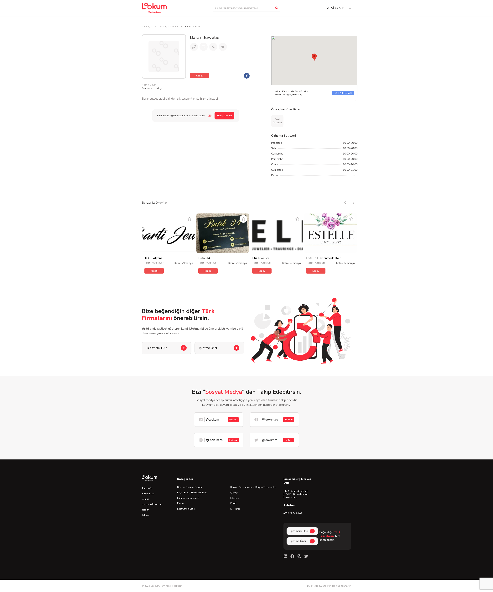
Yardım (145, 509)
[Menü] (350, 8)
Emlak (180, 503)
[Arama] (276, 8)
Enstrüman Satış (186, 508)
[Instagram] (299, 556)
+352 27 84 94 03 (292, 513)
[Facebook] (292, 556)
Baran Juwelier (192, 26)
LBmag (145, 498)
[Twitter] (306, 556)
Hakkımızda (148, 493)
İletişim (145, 515)
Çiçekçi (234, 492)
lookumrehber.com (152, 504)
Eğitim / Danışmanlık (188, 498)
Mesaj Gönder (224, 115)
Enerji (233, 503)
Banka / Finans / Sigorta (190, 487)
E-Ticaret (235, 508)
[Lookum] (154, 8)
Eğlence (234, 498)
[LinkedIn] (285, 556)
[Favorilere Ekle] (189, 219)
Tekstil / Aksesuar (168, 26)
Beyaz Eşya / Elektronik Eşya (192, 492)
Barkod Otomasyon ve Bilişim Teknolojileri (253, 487)
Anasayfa (147, 26)
